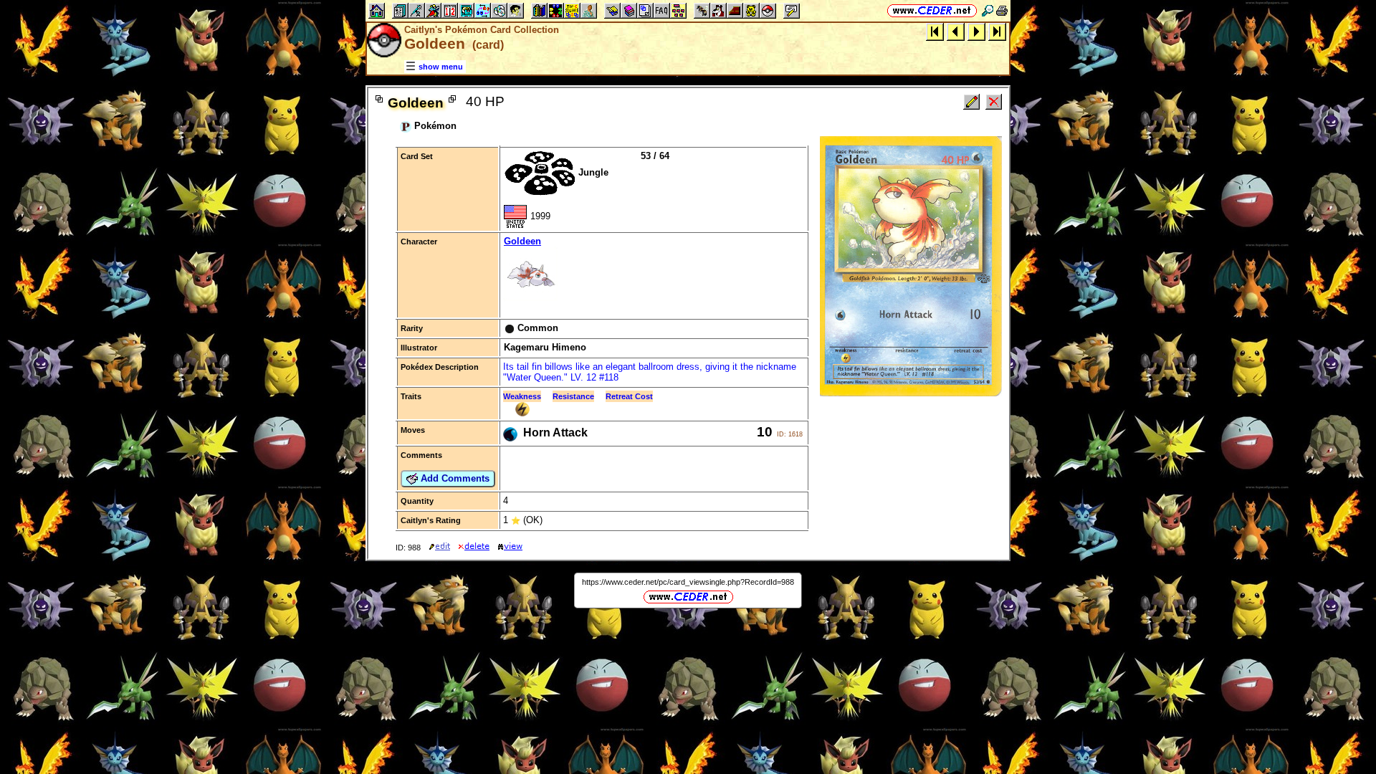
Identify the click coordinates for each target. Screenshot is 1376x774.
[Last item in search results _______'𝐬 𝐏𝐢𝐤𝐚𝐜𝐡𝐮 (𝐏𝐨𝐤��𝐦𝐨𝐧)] (997, 31)
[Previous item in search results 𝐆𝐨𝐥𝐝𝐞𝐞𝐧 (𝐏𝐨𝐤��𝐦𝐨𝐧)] (956, 31)
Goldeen (522, 241)
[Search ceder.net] (987, 10)
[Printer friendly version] (1002, 10)
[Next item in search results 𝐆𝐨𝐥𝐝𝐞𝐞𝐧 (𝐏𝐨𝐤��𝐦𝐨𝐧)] (976, 31)
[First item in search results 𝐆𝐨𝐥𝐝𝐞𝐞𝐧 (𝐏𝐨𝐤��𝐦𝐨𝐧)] (935, 31)
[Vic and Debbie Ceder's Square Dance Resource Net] (932, 10)
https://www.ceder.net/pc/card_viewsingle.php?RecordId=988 (688, 582)
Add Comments (453, 478)
